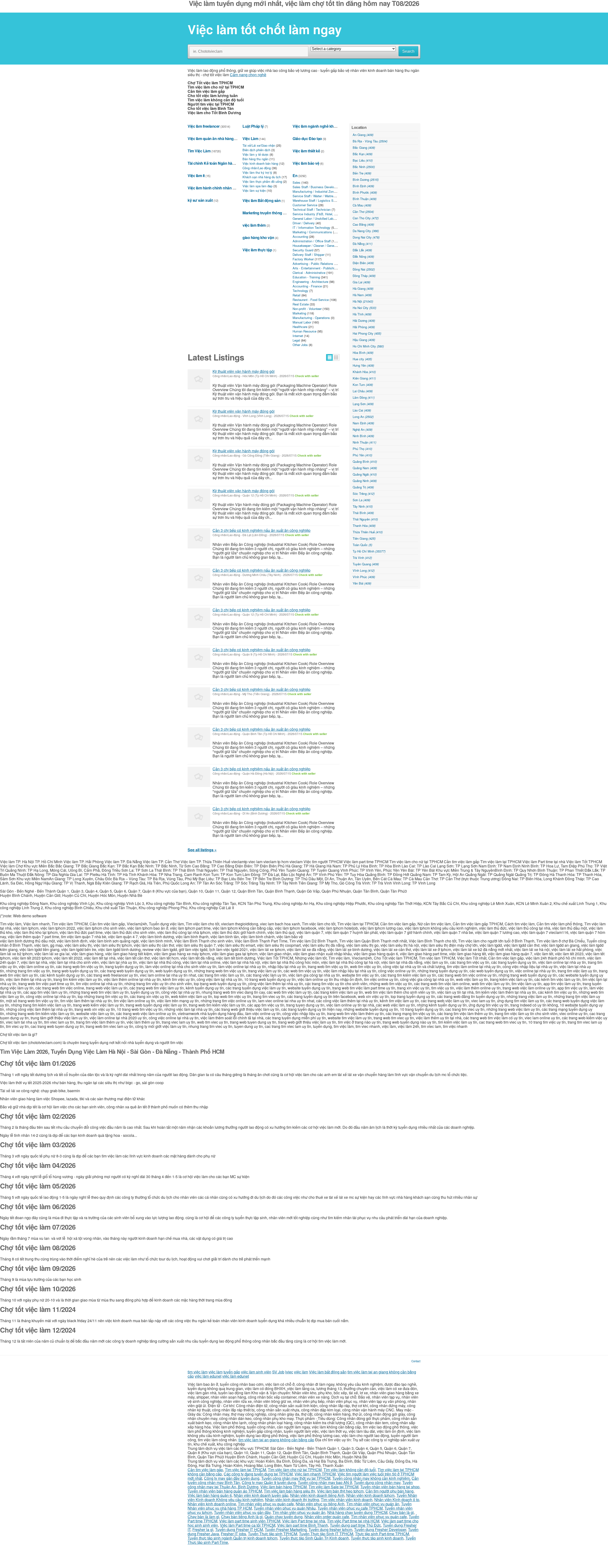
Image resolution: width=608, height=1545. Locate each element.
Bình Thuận (364, 199)
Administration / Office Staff (312, 241)
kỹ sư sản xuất (200, 200)
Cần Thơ (363, 211)
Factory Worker (303, 259)
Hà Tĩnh (362, 314)
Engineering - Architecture (310, 281)
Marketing (299, 313)
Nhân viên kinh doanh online (212, 1504)
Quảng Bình (365, 461)
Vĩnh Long (364, 570)
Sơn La (361, 500)
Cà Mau (362, 205)
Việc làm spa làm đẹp (257, 186)
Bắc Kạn (362, 154)
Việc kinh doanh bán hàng (260, 163)
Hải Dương (364, 320)
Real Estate (301, 304)
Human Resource (304, 331)
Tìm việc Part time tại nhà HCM (353, 1521)
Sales (296, 182)
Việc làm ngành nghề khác (315, 126)
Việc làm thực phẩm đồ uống (262, 181)
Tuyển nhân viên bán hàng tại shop (389, 1486)
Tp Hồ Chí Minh (369, 551)
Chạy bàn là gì (401, 1512)
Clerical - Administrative (309, 272)
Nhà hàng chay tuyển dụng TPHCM (357, 1512)
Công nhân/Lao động (256, 168)
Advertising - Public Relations (313, 263)
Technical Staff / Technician (312, 209)
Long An (363, 416)
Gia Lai (361, 282)
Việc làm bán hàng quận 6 (210, 1495)
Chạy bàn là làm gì (203, 1516)
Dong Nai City (366, 237)
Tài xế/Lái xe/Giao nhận (258, 145)
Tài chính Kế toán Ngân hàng (212, 163)
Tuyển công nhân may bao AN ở (325, 1482)
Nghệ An (362, 429)
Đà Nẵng (362, 243)
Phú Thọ (362, 448)
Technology (300, 290)
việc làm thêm (254, 225)
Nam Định (363, 423)
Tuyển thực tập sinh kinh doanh (377, 1538)
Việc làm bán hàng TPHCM (283, 1486)
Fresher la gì (202, 1529)
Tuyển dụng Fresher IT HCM (239, 1529)
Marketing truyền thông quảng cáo (271, 212)
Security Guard (303, 250)
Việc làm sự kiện (254, 190)
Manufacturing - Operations (311, 317)
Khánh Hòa (364, 372)
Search (408, 51)
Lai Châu (363, 391)
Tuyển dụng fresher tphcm (330, 1529)
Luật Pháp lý (253, 126)
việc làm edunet (208, 1376)
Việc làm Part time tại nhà (303, 1521)
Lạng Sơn (363, 404)
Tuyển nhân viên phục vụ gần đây (242, 1512)
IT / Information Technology (311, 227)
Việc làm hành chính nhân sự (212, 188)
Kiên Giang (364, 378)
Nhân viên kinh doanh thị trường (292, 1499)
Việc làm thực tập (257, 250)
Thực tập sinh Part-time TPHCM (382, 1533)
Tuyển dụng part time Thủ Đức (355, 1525)
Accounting (300, 236)
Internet (298, 335)
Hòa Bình (363, 352)
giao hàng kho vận (258, 237)
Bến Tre (362, 173)
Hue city (362, 359)
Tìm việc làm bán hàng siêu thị (289, 1491)
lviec (289, 1372)
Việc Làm (250, 138)
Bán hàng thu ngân (255, 159)
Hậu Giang (364, 339)
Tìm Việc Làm (199, 151)
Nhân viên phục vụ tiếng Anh (320, 1504)
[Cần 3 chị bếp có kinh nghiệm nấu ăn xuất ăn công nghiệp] (199, 538)
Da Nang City (366, 231)
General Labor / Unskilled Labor (314, 218)
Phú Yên (362, 455)
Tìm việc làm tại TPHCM (245, 1469)
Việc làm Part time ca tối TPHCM (247, 1525)
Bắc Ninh (364, 166)
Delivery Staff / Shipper (308, 254)
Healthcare (300, 326)
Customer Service (305, 205)
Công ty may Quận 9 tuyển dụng (269, 1482)
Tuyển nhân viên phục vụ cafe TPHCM (350, 1508)
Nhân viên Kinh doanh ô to (396, 1499)
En (295, 175)
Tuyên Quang (366, 564)
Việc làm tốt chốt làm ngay (265, 29)
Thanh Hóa (364, 525)
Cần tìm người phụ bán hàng (389, 1491)
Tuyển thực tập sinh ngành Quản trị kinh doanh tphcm (232, 1538)
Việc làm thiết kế (306, 151)
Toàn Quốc (362, 545)
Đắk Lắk (362, 250)
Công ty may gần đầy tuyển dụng (231, 1478)
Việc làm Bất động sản (261, 200)
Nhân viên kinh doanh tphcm (370, 1495)
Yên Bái (362, 583)
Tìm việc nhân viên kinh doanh (346, 1499)
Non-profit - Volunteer (307, 308)
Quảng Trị (363, 487)
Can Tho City (366, 218)
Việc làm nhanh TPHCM (315, 1474)
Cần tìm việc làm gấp (205, 1469)
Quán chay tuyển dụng (284, 1516)
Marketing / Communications (312, 232)
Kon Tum (363, 384)
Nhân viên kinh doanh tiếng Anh (317, 1495)
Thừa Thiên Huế (368, 532)
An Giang (363, 134)
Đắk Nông (363, 256)
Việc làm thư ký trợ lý (257, 172)
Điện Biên (363, 263)
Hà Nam (362, 295)
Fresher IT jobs (233, 1533)
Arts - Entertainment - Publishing (315, 268)
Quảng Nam (365, 468)
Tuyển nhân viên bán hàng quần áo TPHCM (225, 1491)
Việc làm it (196, 175)
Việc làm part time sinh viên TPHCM (249, 1521)
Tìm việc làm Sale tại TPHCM (333, 1486)
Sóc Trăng (364, 493)
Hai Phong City (367, 333)
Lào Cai (362, 410)
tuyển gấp (231, 1372)
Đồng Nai (364, 269)
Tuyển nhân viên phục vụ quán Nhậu (285, 1508)
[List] (329, 357)
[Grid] (336, 357)
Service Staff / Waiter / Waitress (315, 196)
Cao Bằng (363, 224)
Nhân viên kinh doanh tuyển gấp (261, 1495)
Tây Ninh (363, 506)
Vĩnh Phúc (364, 577)
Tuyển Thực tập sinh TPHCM (272, 1533)
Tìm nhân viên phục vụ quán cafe (266, 1504)
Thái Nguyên (365, 519)
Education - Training (306, 277)
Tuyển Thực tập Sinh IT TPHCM (326, 1533)
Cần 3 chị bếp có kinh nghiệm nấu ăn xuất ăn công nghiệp (261, 530)
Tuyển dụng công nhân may (377, 1482)
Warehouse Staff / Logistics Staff (315, 200)
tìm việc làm (198, 1372)
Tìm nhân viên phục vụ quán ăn (372, 1504)
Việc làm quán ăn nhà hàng (211, 138)
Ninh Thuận (364, 442)
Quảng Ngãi (365, 474)
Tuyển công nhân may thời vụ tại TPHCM (295, 1478)
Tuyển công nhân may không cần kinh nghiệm (371, 1478)
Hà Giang (363, 288)
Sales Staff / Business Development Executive (325, 187)
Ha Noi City (364, 307)
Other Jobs (300, 344)
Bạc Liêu (363, 160)
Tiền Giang (364, 538)
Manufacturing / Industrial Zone (314, 191)
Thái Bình (363, 512)
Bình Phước (365, 192)
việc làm (216, 1372)
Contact (415, 1361)
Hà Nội (363, 301)
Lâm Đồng (364, 397)
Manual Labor (302, 322)
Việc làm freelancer (204, 126)
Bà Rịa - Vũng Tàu (370, 141)
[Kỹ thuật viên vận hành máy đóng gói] (199, 379)
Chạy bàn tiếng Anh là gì (242, 1516)
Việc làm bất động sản (328, 1372)
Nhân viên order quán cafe (326, 1516)
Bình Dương (366, 179)
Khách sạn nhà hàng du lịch (261, 177)
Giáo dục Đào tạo (307, 138)
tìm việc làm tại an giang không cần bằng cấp (276, 1439)
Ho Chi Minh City (368, 346)
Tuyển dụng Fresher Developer (380, 1529)
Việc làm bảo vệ (306, 163)
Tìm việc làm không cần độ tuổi (349, 1469)
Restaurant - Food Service (311, 299)
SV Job (278, 1372)
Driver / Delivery (304, 223)
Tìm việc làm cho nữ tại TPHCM (295, 1469)
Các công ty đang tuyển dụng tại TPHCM (258, 1474)
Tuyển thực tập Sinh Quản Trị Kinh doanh (314, 1538)
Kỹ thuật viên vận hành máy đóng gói (244, 371)
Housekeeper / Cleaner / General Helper (320, 245)
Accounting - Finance (307, 286)
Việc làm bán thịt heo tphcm (340, 1491)
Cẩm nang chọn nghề (248, 74)
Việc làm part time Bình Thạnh (302, 1525)
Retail (296, 295)
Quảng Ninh (365, 480)
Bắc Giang (364, 147)
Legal (296, 340)
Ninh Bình (363, 436)
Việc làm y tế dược (255, 154)
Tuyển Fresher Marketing (286, 1529)
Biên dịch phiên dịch (256, 150)
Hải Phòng (364, 327)
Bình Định (363, 186)
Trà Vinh (362, 557)
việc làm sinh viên (256, 1372)
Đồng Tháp (364, 275)
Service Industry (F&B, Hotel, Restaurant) (321, 214)
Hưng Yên (363, 365)
